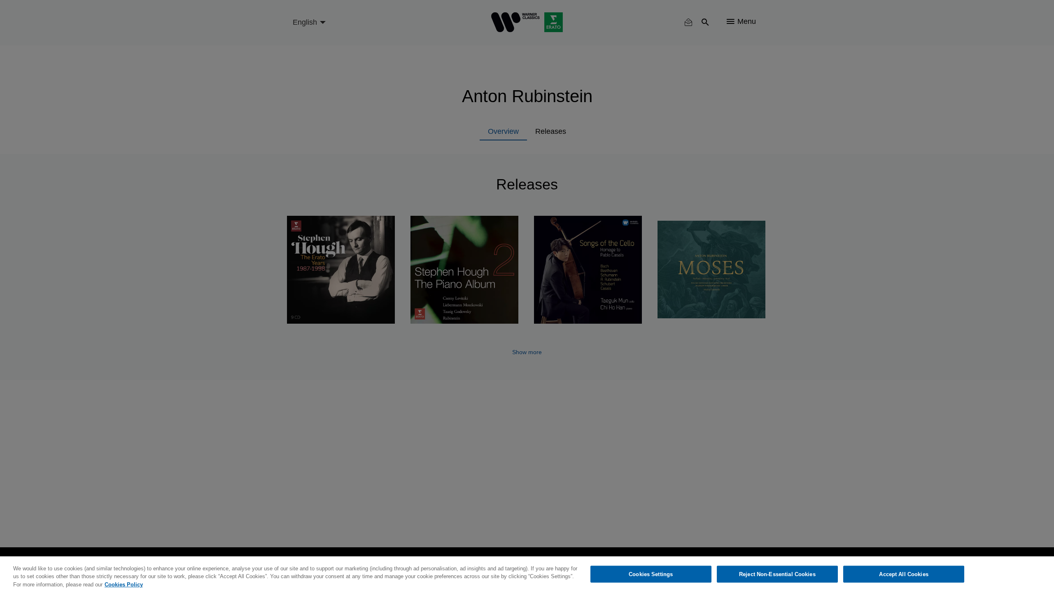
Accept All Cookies (903, 574)
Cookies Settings (651, 574)
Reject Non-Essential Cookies (777, 574)
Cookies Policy (124, 584)
